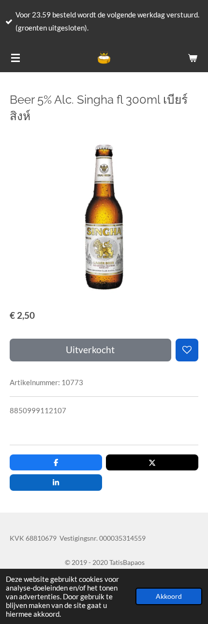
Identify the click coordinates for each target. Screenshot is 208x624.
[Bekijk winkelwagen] (192, 57)
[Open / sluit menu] (15, 57)
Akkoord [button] (169, 596)
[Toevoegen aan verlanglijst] (187, 350)
